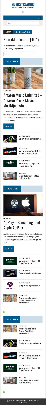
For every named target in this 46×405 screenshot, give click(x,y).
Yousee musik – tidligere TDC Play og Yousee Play (29, 164)
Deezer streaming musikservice (30, 273)
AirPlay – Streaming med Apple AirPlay (21, 224)
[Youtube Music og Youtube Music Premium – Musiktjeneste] (10, 153)
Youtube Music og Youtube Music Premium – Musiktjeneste (30, 152)
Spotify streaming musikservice (30, 138)
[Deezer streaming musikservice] (10, 275)
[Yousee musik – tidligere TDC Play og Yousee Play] (10, 165)
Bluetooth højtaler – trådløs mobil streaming (29, 177)
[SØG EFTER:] (23, 23)
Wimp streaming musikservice (29, 285)
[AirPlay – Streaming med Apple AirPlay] (23, 215)
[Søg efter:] (19, 53)
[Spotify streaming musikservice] (10, 141)
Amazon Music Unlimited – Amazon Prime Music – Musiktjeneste (22, 100)
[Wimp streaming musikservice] (10, 288)
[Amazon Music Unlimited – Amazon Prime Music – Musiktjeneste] (23, 87)
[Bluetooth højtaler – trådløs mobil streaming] (10, 178)
